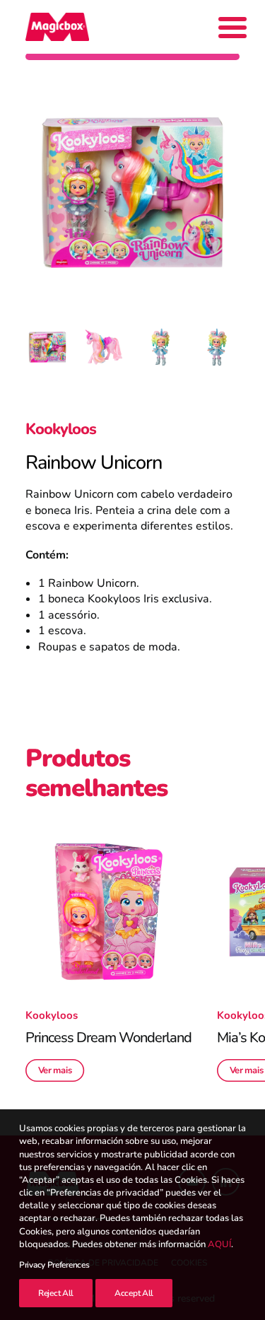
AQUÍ (219, 1244)
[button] (108, 912)
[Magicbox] (57, 27)
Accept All (133, 1293)
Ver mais (55, 1070)
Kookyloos (60, 429)
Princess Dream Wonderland (108, 1037)
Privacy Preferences (54, 1265)
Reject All (55, 1293)
